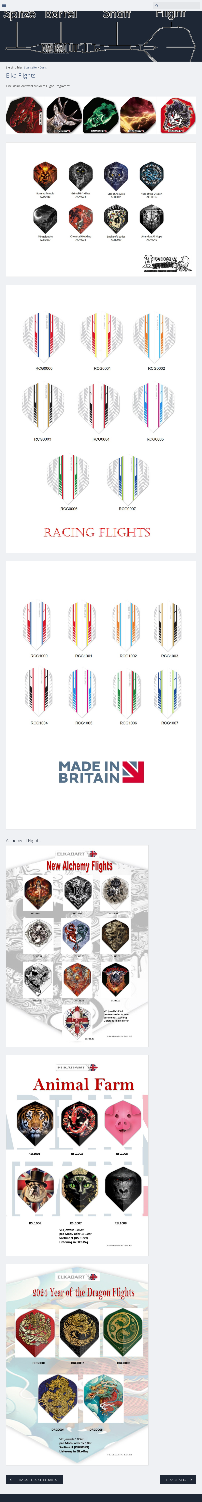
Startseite (30, 67)
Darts (43, 67)
